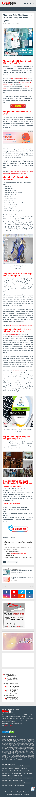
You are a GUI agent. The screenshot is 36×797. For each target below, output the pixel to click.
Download (17, 768)
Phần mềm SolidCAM (19, 785)
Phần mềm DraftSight (7, 778)
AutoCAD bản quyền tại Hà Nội (10, 739)
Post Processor (17, 783)
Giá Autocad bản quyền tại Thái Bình (14, 747)
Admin (5, 23)
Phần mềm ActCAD (27, 773)
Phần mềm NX (5, 773)
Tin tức (4, 766)
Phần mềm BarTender (17, 775)
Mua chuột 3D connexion (16, 759)
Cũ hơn (31, 586)
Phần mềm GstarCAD (7, 770)
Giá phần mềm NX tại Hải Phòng (18, 748)
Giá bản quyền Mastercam (16, 740)
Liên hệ (29, 791)
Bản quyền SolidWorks (18, 751)
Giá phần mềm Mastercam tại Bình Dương (23, 755)
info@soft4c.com (14, 555)
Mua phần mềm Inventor (19, 754)
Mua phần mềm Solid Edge (24, 752)
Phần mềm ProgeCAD (16, 773)
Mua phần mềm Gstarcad (22, 741)
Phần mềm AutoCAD (12, 766)
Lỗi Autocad (24, 768)
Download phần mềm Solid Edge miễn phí (20, 325)
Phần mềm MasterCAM (24, 766)
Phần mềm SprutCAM (7, 783)
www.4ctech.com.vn (26, 557)
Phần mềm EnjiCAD (28, 778)
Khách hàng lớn (17, 791)
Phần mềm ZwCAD (24, 770)
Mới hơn (4, 586)
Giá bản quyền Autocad (19, 744)
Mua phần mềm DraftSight (14, 743)
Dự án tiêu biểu (8, 791)
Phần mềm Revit (18, 778)
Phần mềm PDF (26, 783)
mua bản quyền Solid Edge (19, 78)
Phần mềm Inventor (6, 780)
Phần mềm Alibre (6, 775)
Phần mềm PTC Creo (7, 785)
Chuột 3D (16, 770)
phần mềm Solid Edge (13, 334)
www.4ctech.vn (15, 557)
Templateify (17, 794)
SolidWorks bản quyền (23, 750)
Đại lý (24, 791)
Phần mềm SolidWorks (7, 768)
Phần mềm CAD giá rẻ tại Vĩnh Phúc (17, 758)
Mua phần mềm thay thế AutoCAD (11, 756)
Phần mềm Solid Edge (14, 23)
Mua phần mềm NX (23, 739)
